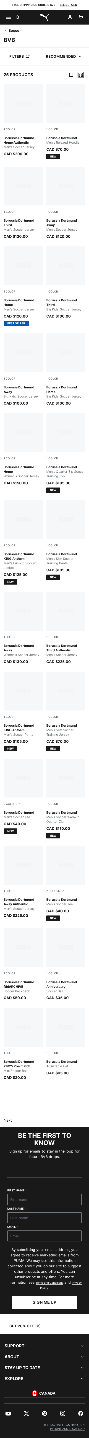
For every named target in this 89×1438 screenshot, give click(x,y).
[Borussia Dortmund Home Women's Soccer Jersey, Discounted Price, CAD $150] (23, 449)
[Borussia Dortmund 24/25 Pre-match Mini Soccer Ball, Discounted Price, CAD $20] (23, 1044)
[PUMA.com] (44, 17)
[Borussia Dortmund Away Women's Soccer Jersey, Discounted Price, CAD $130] (23, 628)
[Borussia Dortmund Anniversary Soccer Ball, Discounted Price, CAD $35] (65, 964)
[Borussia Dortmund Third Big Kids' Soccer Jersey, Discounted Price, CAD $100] (65, 282)
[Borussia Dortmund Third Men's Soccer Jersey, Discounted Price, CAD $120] (23, 203)
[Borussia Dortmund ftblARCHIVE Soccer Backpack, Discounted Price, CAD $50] (23, 964)
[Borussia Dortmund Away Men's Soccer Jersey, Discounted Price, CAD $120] (65, 203)
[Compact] (71, 74)
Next (8, 1120)
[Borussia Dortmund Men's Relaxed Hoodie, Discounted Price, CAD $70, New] (65, 121)
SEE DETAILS (68, 5)
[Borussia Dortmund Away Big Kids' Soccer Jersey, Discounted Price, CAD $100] (23, 369)
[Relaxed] (80, 75)
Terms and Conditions (49, 1282)
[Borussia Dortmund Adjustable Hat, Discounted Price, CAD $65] (65, 1042)
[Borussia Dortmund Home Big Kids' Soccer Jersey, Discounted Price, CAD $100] (65, 369)
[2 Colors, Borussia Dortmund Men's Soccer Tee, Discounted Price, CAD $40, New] (23, 796)
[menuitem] (8, 1413)
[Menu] (8, 17)
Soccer (14, 30)
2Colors (10, 803)
